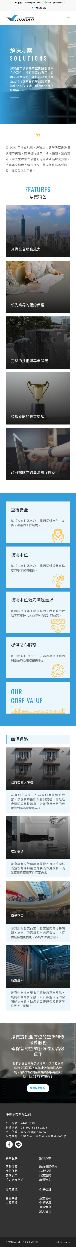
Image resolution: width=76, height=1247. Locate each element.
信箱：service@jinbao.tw (28, 2)
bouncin (66, 1242)
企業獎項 (45, 1202)
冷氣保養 (12, 1170)
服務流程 (12, 1166)
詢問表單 (12, 1175)
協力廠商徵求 (15, 1179)
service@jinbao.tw (33, 1131)
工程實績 (12, 1202)
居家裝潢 (45, 1170)
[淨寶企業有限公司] (31, 18)
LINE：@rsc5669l (55, 2)
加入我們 (45, 1211)
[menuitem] (27, 2)
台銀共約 (12, 1198)
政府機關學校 (48, 1166)
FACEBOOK (40, 8)
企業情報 (45, 1198)
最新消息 (45, 1207)
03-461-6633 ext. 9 (34, 1127)
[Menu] (68, 18)
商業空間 (45, 1175)
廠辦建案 (45, 1179)
